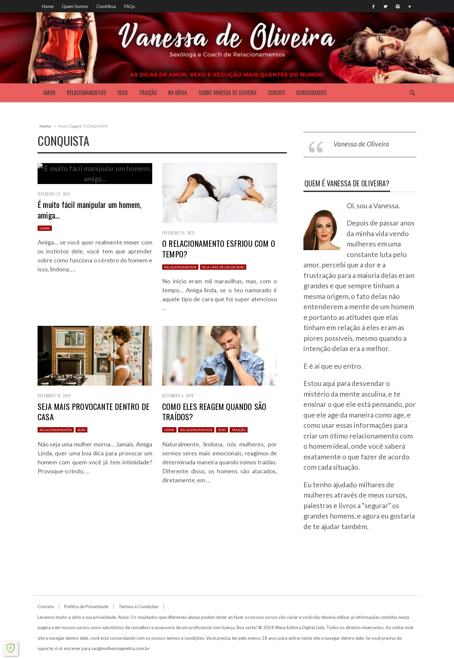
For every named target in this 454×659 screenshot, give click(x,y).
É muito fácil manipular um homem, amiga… (90, 209)
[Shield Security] (10, 648)
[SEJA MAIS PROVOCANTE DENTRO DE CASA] (95, 355)
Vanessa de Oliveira (361, 144)
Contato (46, 606)
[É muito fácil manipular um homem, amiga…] (95, 172)
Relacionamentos (86, 93)
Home (48, 6)
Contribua (106, 6)
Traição (148, 93)
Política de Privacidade (86, 606)
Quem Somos (75, 6)
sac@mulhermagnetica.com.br (120, 648)
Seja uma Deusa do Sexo (223, 267)
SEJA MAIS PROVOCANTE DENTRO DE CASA (93, 411)
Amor (49, 93)
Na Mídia (177, 93)
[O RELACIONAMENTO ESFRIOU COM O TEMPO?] (219, 192)
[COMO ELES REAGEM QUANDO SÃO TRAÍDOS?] (219, 355)
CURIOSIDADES (311, 93)
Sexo (122, 93)
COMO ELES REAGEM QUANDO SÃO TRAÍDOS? (214, 411)
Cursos (276, 93)
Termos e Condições (139, 606)
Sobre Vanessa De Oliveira (227, 93)
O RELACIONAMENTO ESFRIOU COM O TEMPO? (218, 248)
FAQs (129, 6)
